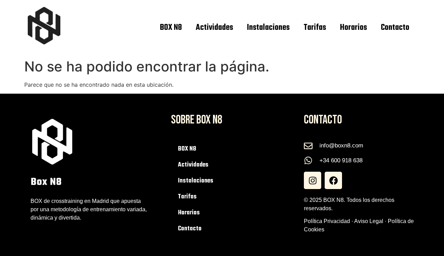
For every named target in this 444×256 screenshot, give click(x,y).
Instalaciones (268, 28)
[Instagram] (312, 180)
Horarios (353, 28)
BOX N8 (171, 28)
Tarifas (315, 28)
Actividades (214, 28)
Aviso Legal (368, 221)
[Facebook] (333, 180)
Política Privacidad (327, 221)
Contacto (395, 28)
